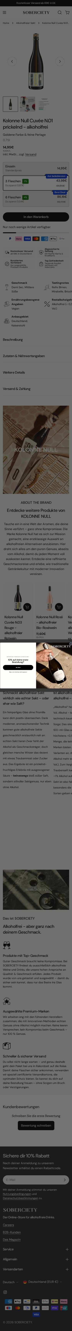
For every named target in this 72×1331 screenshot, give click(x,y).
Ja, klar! (18, 667)
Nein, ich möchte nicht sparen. (18, 672)
